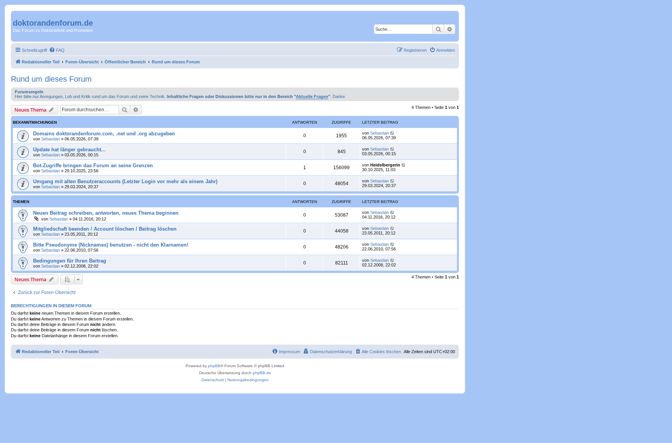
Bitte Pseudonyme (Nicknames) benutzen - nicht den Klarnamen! (110, 245)
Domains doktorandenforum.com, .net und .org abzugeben (104, 134)
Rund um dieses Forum (51, 79)
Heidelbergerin (385, 165)
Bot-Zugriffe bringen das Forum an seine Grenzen (93, 165)
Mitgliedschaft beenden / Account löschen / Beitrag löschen (105, 229)
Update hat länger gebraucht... (69, 149)
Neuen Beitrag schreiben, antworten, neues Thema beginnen (105, 213)
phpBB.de (262, 373)
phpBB (214, 366)
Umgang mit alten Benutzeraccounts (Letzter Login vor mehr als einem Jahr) (125, 181)
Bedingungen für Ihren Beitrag (69, 261)
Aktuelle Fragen (312, 96)
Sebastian (50, 139)
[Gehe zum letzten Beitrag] (392, 133)
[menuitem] (57, 50)
